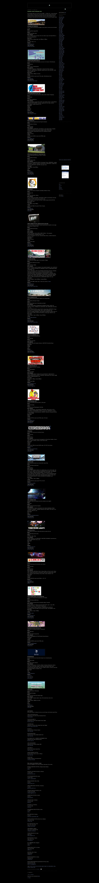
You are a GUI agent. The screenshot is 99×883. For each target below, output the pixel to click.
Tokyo (65, 175)
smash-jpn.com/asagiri (31, 759)
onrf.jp (28, 811)
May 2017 (60, 113)
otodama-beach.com (30, 44)
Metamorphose (29, 678)
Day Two (32, 140)
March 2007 (61, 19)
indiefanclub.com (30, 78)
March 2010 (61, 56)
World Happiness (30, 422)
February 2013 (61, 84)
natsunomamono (30, 797)
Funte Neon (29, 707)
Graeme (60, 188)
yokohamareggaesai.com (31, 383)
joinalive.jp (29, 802)
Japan (45, 866)
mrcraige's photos (66, 168)
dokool (60, 185)
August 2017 (61, 115)
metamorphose (50, 866)
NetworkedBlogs (64, 171)
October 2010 (61, 65)
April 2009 (60, 41)
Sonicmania (29, 451)
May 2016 (60, 104)
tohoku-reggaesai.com (31, 835)
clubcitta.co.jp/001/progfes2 (32, 643)
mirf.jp (28, 769)
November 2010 (61, 66)
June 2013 (60, 88)
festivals (34, 866)
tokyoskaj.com (29, 350)
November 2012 (61, 83)
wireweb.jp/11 (29, 580)
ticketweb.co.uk (30, 446)
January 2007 (61, 18)
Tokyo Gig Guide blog (65, 173)
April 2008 (60, 28)
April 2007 (60, 21)
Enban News (29, 243)
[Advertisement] (65, 140)
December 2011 (61, 79)
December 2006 (61, 17)
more (65, 12)
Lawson (30, 613)
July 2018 (60, 118)
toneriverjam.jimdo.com (31, 546)
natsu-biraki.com (30, 208)
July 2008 (60, 32)
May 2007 (60, 22)
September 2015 (61, 100)
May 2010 (60, 58)
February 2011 (61, 70)
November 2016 (61, 109)
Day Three (36, 286)
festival (31, 866)
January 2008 (61, 26)
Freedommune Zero (30, 517)
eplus (33, 613)
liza (59, 186)
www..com (65, 165)
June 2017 (60, 114)
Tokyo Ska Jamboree (30, 352)
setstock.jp (29, 807)
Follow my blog (65, 177)
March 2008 (61, 27)
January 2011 (61, 69)
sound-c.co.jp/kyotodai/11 (31, 778)
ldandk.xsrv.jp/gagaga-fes (31, 864)
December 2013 (61, 92)
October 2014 (61, 96)
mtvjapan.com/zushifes (31, 826)
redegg (60, 187)
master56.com (29, 859)
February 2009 (61, 39)
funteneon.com (29, 705)
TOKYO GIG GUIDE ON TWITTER (65, 159)
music (63, 175)
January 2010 (61, 53)
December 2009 (61, 52)
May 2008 (60, 30)
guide (43, 866)
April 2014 (60, 93)
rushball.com (29, 854)
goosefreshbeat (30, 171)
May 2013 (60, 87)
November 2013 (61, 91)
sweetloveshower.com (31, 615)
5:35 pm (38, 869)
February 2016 (61, 102)
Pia (28, 613)
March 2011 (61, 71)
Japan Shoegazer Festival (31, 113)
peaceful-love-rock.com (31, 773)
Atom (38, 876)
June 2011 (60, 75)
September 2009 (61, 48)
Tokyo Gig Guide (30, 731)
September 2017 (61, 117)
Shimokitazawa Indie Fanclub (32, 80)
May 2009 (60, 43)
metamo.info (29, 675)
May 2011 (60, 74)
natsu (54, 866)
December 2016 (61, 110)
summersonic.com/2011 (31, 483)
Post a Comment (31, 874)
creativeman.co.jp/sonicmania (32, 448)
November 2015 (61, 101)
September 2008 (61, 35)
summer (28, 867)
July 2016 (60, 105)
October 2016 (61, 108)
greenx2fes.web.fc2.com (31, 788)
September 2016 (61, 106)
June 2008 (60, 31)
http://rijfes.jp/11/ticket (32, 317)
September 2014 (61, 95)
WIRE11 (28, 583)
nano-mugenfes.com (30, 138)
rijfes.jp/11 (29, 319)
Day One (28, 140)
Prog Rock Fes (29, 645)
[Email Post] (41, 869)
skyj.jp (28, 845)
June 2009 (60, 44)
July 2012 (60, 82)
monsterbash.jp (30, 840)
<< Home (29, 877)
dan (59, 184)
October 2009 (61, 49)
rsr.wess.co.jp (29, 821)
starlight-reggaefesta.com (31, 792)
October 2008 (61, 36)
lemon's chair (29, 111)
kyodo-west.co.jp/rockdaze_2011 (32, 816)
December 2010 (61, 67)
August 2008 (61, 34)
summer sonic (33, 867)
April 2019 (60, 119)
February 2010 (61, 54)
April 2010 (60, 57)
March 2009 (61, 40)
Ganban (49, 281)
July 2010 (60, 61)
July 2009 (60, 45)
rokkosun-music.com (30, 783)
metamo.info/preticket (31, 673)
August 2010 (61, 62)
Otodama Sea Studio (30, 46)
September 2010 (61, 63)
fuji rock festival (38, 866)
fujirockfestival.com (30, 283)
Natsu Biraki (29, 210)
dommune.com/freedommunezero (33, 515)
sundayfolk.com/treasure (31, 830)
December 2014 (61, 97)
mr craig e (61, 189)
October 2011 (61, 78)
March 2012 (61, 80)
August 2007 (61, 23)
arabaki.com (29, 849)
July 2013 (60, 89)
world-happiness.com (30, 420)
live (47, 866)
